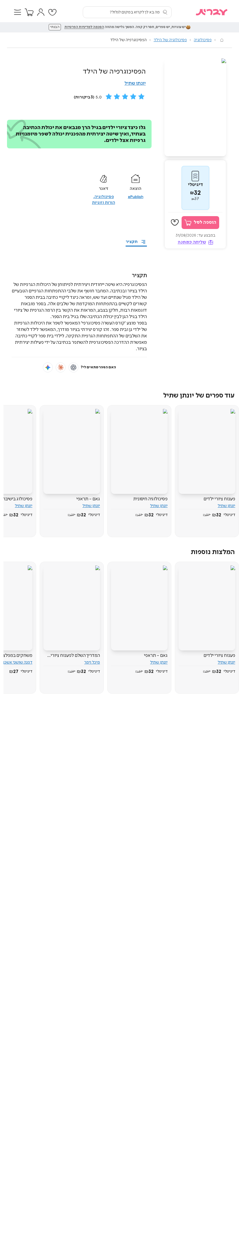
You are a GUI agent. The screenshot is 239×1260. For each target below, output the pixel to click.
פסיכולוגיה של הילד (170, 40)
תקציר (132, 241)
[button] (17, 12)
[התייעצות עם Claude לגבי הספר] (61, 367)
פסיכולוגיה (203, 40)
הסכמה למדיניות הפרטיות (84, 27)
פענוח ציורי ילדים (219, 499)
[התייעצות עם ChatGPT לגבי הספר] (73, 367)
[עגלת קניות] (29, 12)
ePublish (135, 197)
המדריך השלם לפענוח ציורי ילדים (75, 656)
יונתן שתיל (135, 83)
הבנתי (54, 27)
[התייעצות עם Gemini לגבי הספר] (48, 367)
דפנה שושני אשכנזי (16, 662)
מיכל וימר (92, 662)
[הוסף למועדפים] (174, 222)
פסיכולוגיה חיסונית (150, 499)
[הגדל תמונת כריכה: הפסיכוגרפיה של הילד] (195, 107)
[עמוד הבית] (222, 40)
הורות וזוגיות (103, 202)
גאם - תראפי (88, 499)
